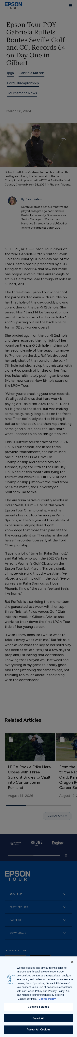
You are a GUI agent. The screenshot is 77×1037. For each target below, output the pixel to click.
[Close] (72, 962)
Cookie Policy (47, 998)
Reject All (38, 1018)
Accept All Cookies (38, 1029)
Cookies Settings (38, 1006)
